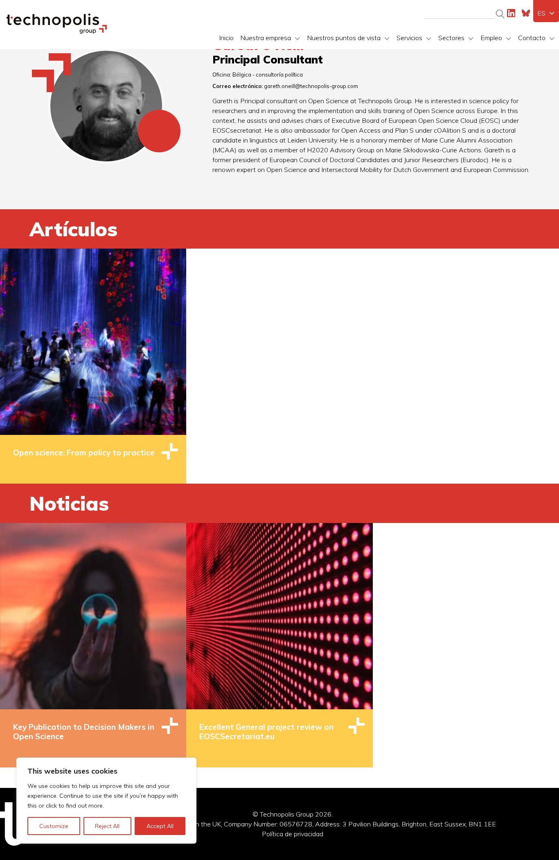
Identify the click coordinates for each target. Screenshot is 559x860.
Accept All (160, 826)
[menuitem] (546, 13)
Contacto (531, 38)
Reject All (107, 826)
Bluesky (526, 13)
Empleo (491, 38)
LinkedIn (511, 13)
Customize (53, 826)
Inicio (226, 38)
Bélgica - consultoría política (267, 74)
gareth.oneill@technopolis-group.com (311, 86)
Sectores (451, 38)
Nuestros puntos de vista (344, 38)
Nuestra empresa (265, 38)
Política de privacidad (292, 834)
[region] (106, 801)
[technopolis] (57, 31)
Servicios (409, 38)
